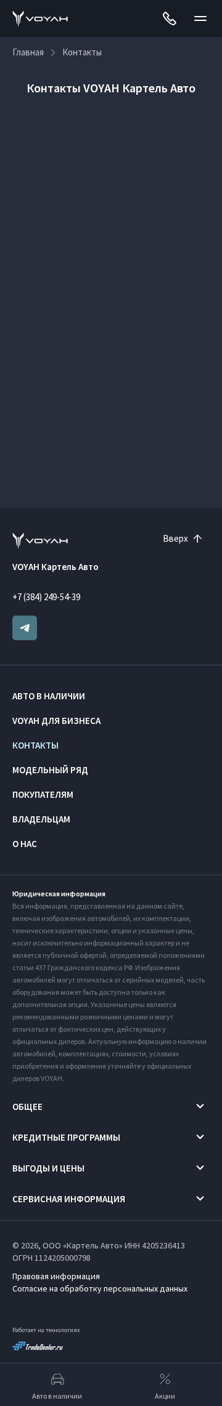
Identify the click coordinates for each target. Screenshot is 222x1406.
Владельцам (41, 819)
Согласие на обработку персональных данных (99, 1288)
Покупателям (42, 794)
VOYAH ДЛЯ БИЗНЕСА (56, 720)
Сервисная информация (68, 1199)
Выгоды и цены (48, 1168)
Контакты (35, 745)
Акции (165, 1395)
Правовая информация (56, 1276)
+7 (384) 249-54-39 (46, 597)
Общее (27, 1106)
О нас (24, 844)
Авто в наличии (48, 696)
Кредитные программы (66, 1137)
